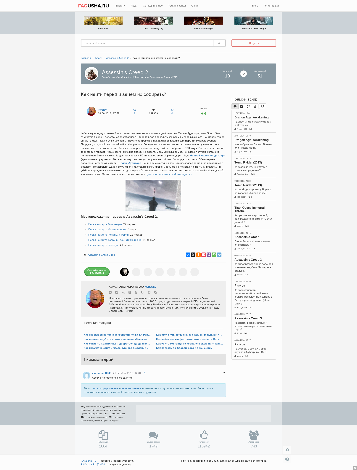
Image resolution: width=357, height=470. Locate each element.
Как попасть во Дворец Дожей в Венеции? (184, 347)
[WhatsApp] (214, 255)
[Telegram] (219, 255)
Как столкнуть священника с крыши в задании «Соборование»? (189, 334)
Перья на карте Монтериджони (107, 229)
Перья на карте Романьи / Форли (108, 234)
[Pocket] (203, 255)
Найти (219, 43)
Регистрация (271, 5)
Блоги (119, 5)
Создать (254, 43)
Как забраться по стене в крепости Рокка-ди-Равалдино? (117, 334)
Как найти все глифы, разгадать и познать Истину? (189, 339)
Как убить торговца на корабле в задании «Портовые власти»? (189, 343)
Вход (255, 5)
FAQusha (88, 460)
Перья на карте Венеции (103, 245)
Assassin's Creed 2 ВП (101, 254)
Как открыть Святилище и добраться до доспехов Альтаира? (117, 343)
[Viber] (209, 255)
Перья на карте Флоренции (105, 224)
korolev (150, 286)
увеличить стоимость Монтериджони (169, 174)
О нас (194, 5)
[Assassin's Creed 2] (90, 73)
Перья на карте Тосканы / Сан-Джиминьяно (114, 239)
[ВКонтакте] (188, 255)
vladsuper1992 (101, 372)
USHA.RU (93, 6)
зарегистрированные (105, 388)
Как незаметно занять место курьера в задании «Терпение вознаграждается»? (117, 347)
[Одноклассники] (198, 255)
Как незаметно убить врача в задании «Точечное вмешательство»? (117, 339)
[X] (193, 255)
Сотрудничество (153, 5)
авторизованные (131, 388)
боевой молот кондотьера (207, 155)
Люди (134, 5)
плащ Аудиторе (131, 162)
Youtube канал (177, 5)
